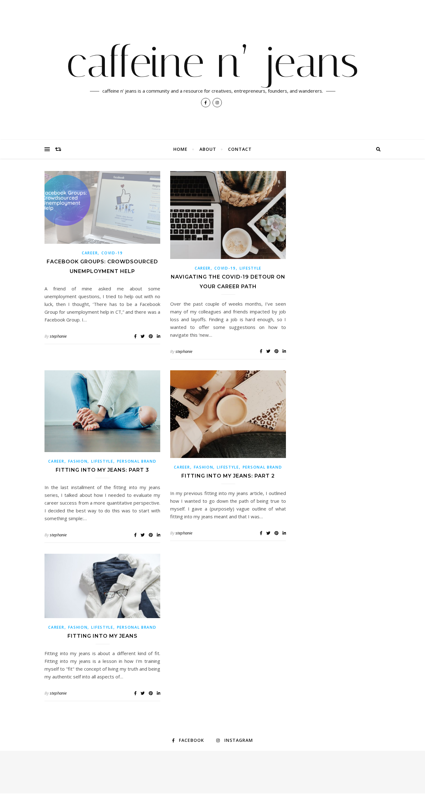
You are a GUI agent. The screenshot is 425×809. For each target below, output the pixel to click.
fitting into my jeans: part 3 (102, 470)
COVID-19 (112, 253)
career (90, 253)
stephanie (58, 336)
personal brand (136, 461)
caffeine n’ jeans (212, 62)
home (180, 149)
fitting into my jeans (103, 636)
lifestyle (250, 268)
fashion (78, 461)
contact (240, 149)
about (207, 149)
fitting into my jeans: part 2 (228, 476)
